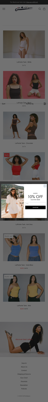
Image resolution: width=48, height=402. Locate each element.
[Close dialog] (44, 185)
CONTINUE (35, 207)
